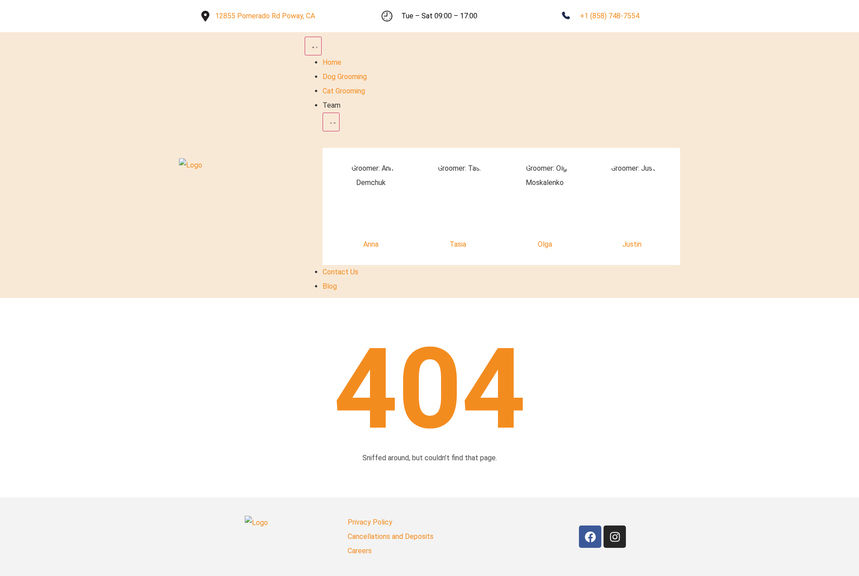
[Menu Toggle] (313, 46)
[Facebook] (590, 537)
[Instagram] (615, 537)
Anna (370, 244)
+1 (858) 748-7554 (609, 16)
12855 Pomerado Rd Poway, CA (265, 16)
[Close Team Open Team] (331, 122)
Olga (545, 244)
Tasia (458, 244)
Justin (632, 244)
